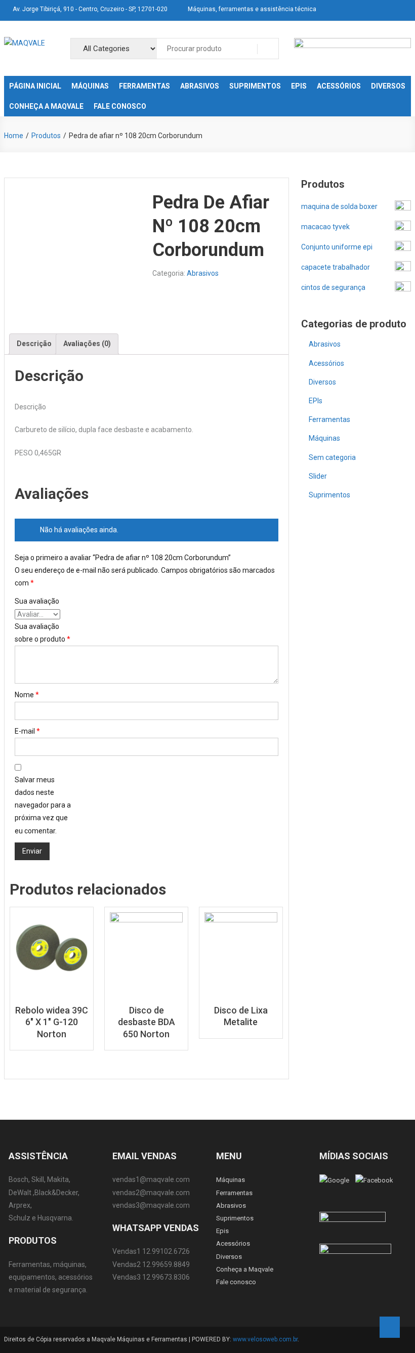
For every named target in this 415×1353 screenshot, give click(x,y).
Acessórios (326, 363)
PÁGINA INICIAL (35, 86)
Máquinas (324, 438)
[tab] (34, 343)
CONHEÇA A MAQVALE (46, 106)
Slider (318, 476)
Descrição (34, 344)
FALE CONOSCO (120, 106)
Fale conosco (236, 1282)
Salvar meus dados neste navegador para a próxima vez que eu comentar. (43, 805)
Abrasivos (203, 273)
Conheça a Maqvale (244, 1269)
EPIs (315, 401)
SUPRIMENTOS (255, 86)
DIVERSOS (388, 86)
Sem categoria (332, 457)
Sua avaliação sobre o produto (42, 632)
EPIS (299, 86)
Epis (222, 1231)
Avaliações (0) (87, 344)
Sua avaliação (37, 601)
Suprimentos (329, 495)
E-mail (27, 731)
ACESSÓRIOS (339, 86)
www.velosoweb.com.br (265, 1339)
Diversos (322, 382)
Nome (27, 695)
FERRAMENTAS (144, 86)
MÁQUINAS (90, 86)
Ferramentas (329, 419)
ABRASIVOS (199, 86)
